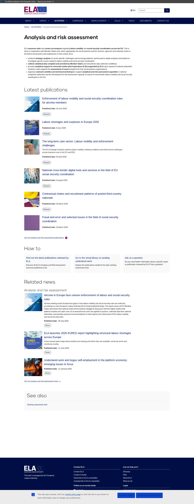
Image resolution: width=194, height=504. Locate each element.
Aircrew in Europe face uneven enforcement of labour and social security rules (87, 297)
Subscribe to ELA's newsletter (85, 478)
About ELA (127, 478)
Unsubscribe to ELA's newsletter (86, 481)
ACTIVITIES (59, 21)
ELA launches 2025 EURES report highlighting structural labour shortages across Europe (87, 335)
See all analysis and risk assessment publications (44, 238)
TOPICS (43, 21)
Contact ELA (79, 472)
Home (26, 27)
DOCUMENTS (146, 21)
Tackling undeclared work (37, 405)
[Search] (167, 10)
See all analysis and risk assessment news (41, 381)
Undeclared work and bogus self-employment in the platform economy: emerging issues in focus (85, 362)
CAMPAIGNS (77, 21)
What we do (127, 481)
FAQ (125, 475)
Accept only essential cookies (149, 495)
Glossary (126, 472)
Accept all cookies (126, 495)
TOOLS (131, 21)
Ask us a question (134, 258)
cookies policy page (73, 494)
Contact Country (80, 475)
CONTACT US (163, 21)
